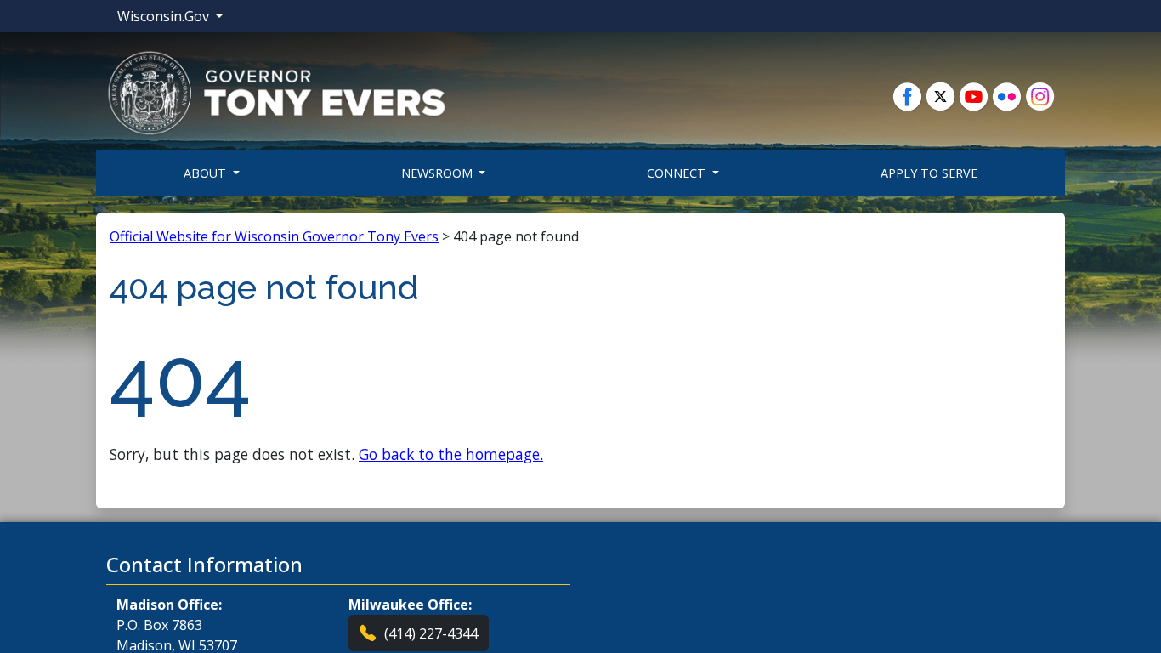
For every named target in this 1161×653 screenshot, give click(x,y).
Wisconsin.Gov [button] (164, 16)
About (206, 173)
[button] (276, 91)
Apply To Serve (929, 173)
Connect (678, 173)
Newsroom (438, 173)
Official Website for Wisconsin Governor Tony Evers (274, 236)
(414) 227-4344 (431, 633)
